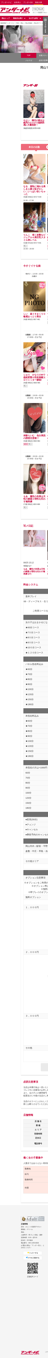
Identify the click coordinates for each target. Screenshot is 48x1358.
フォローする (33, 1253)
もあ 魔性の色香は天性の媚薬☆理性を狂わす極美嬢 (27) (34, 571)
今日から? (27, 566)
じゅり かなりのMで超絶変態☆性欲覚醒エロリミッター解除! (34, 377)
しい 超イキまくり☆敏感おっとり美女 (34, 315)
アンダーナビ (6, 2)
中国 (35, 9)
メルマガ (28, 60)
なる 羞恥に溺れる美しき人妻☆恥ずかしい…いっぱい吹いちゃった (34, 190)
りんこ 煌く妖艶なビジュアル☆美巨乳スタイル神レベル (34, 237)
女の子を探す (33, 18)
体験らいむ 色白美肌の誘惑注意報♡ (34, 436)
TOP (28, 55)
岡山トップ (6, 18)
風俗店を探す (18, 18)
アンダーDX (28, 2)
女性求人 (17, 2)
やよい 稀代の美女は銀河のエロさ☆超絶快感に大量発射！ (33, 122)
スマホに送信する (33, 1258)
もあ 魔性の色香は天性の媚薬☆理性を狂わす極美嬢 (34, 499)
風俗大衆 (38, 2)
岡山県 (40, 9)
